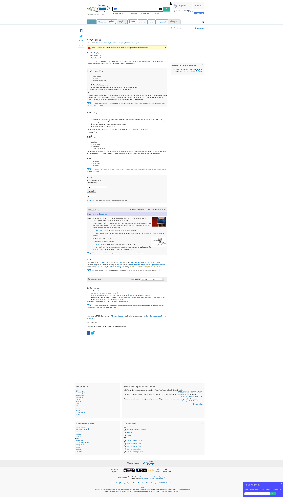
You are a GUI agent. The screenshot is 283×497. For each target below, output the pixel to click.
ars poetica (79, 433)
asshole (111, 241)
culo (98, 291)
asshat (78, 414)
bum (111, 228)
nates (139, 223)
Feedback (200, 28)
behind (100, 223)
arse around (80, 396)
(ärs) (97, 53)
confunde (144, 297)
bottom (141, 225)
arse (101, 151)
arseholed (79, 451)
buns (105, 223)
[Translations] (179, 28)
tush (118, 225)
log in (178, 69)
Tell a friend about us (118, 316)
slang (125, 247)
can (115, 228)
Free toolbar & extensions (142, 477)
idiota (126, 301)
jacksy (119, 267)
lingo (103, 247)
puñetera (128, 297)
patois (108, 247)
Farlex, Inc (169, 483)
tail (105, 228)
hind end (118, 223)
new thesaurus (101, 214)
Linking (152, 478)
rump (147, 225)
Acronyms (120, 43)
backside (135, 225)
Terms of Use (115, 483)
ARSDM (129, 432)
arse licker (79, 397)
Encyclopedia (135, 43)
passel (124, 151)
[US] (96, 40)
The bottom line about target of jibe (191, 396)
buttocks (111, 223)
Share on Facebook (199, 13)
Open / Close (81, 45)
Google (192, 11)
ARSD (129, 427)
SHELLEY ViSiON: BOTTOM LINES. (190, 392)
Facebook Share (81, 30)
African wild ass (81, 392)
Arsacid (78, 435)
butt (119, 228)
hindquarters (126, 223)
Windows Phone (166, 470)
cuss (129, 151)
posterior (144, 223)
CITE (81, 41)
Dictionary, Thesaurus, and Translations (149, 463)
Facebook (188, 11)
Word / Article (119, 14)
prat (149, 223)
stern (95, 228)
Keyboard (160, 9)
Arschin (78, 436)
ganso (120, 301)
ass (99, 58)
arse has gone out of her (134, 446)
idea (138, 297)
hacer (114, 301)
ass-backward (80, 407)
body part (99, 230)
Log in (198, 6)
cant (129, 247)
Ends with (146, 14)
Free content (144, 478)
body (106, 233)
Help (164, 477)
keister (133, 223)
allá (127, 295)
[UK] (99, 40)
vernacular (118, 247)
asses (78, 411)
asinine (78, 401)
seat (122, 225)
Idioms (127, 43)
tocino (163, 297)
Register (182, 6)
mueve (110, 293)
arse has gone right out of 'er (136, 452)
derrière (162, 264)
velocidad (152, 297)
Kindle (151, 470)
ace (77, 390)
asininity (78, 403)
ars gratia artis (80, 427)
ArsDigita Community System (136, 429)
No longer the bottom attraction (192, 401)
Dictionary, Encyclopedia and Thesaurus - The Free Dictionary (98, 8)
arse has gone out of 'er (134, 441)
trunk (102, 233)
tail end (100, 228)
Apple (129, 470)
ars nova (79, 431)
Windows (157, 470)
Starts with (133, 14)
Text (157, 14)
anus (97, 244)
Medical (106, 43)
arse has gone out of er (134, 443)
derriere (96, 225)
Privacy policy (124, 483)
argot (112, 247)
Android (141, 470)
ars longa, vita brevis (82, 429)
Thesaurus (99, 43)
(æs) (95, 112)
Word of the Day (156, 477)
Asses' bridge (80, 412)
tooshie (113, 225)
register (185, 69)
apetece (114, 299)
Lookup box (159, 478)
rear (108, 228)
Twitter (190, 11)
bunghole (105, 241)
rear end (107, 225)
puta (134, 297)
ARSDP (129, 435)
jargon (98, 247)
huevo (122, 299)
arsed (78, 399)
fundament (128, 225)
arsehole (98, 241)
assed (78, 409)
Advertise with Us (143, 483)
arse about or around (82, 442)
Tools (203, 22)
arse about (79, 394)
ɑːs (95, 71)
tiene (121, 297)
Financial (113, 43)
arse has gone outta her (134, 449)
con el (158, 297)
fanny (101, 225)
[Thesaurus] (173, 28)
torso (97, 233)
